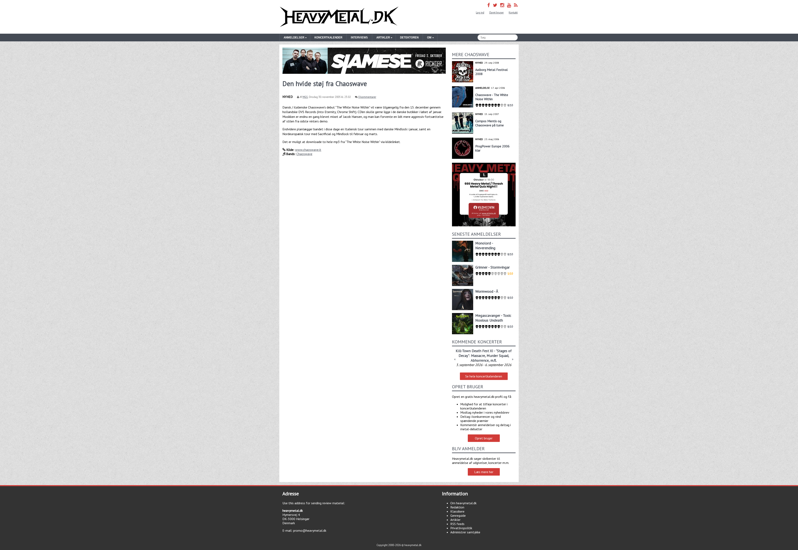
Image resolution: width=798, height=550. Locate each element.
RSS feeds (457, 524)
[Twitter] (495, 5)
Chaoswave (304, 154)
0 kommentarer (367, 97)
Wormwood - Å (486, 291)
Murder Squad (497, 355)
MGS (305, 97)
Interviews (359, 37)
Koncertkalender (328, 37)
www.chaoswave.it (308, 150)
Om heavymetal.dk (463, 503)
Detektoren (409, 37)
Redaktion (457, 507)
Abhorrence (480, 360)
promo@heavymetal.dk (309, 530)
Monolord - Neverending (485, 245)
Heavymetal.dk (339, 17)
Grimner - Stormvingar (492, 267)
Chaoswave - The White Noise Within (491, 97)
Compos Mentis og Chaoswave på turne (489, 123)
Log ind (480, 12)
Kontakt (513, 12)
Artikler (455, 520)
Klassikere (457, 511)
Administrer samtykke (465, 532)
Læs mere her (483, 472)
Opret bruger (496, 12)
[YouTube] (509, 5)
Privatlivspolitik (461, 528)
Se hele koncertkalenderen (483, 376)
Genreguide (458, 515)
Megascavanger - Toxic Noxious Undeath (493, 318)
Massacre (478, 355)
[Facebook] (488, 5)
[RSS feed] (516, 5)
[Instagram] (502, 5)
